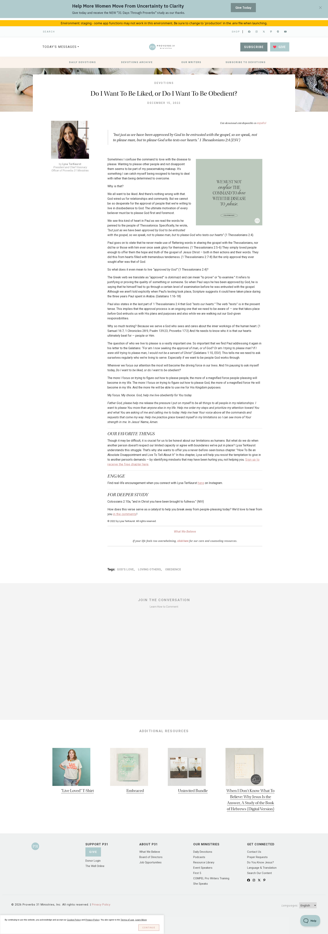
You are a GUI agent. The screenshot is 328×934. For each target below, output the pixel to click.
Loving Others (149, 569)
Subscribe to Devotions (246, 62)
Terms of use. (128, 920)
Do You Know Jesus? (260, 862)
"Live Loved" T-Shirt (77, 790)
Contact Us (254, 851)
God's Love (125, 569)
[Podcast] (278, 31)
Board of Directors (150, 857)
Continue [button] (148, 928)
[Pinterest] (271, 31)
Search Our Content (259, 873)
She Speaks (200, 883)
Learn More (141, 920)
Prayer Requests (257, 857)
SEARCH (49, 31)
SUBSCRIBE (254, 47)
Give (93, 852)
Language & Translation (262, 867)
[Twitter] (264, 31)
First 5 (197, 873)
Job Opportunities (150, 862)
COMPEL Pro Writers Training (211, 878)
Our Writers (191, 62)
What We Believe (185, 531)
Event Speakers (202, 867)
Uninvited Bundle (193, 790)
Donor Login (93, 860)
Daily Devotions (82, 62)
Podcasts (199, 857)
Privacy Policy (101, 904)
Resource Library (203, 862)
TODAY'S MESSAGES (60, 47)
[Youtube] (285, 31)
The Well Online (94, 866)
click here (182, 540)
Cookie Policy (74, 920)
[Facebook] (249, 31)
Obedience (172, 569)
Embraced (135, 790)
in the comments (124, 514)
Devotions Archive (137, 62)
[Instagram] (256, 31)
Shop (236, 31)
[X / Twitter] (259, 880)
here (201, 483)
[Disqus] (164, 662)
